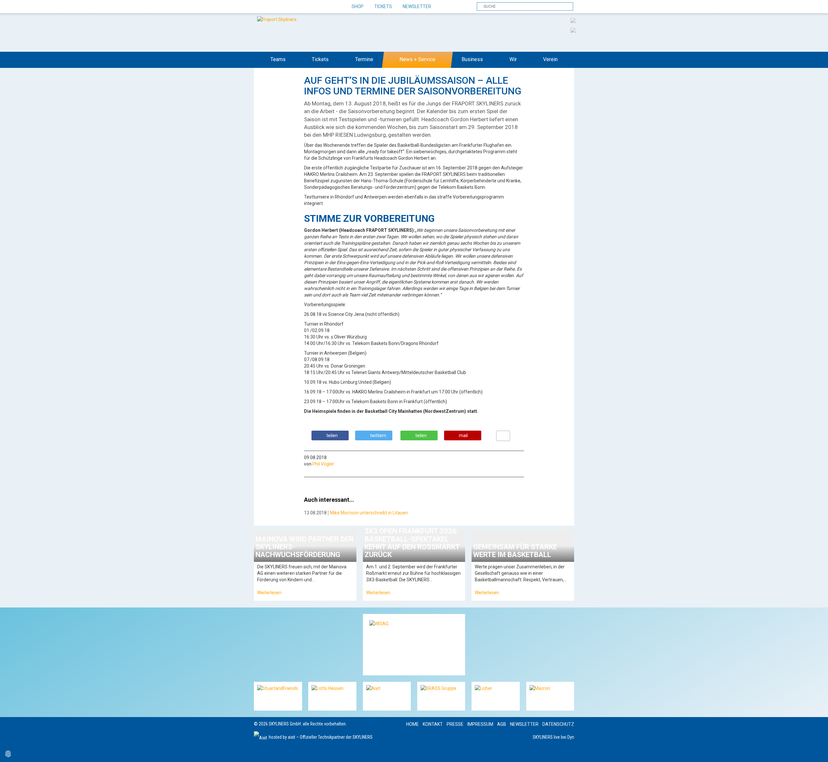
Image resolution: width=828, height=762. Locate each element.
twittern (378, 435)
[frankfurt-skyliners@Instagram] (282, 6)
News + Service (417, 59)
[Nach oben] (817, 751)
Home (412, 724)
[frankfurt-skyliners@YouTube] (293, 6)
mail (463, 435)
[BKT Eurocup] (573, 30)
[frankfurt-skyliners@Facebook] (259, 6)
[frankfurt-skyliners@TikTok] (271, 6)
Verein (550, 59)
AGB (501, 724)
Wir (513, 59)
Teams (278, 59)
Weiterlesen (269, 592)
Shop (358, 6)
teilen (332, 435)
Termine (364, 59)
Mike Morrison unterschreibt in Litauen (369, 512)
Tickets (383, 6)
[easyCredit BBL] (573, 20)
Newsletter (417, 6)
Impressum (480, 724)
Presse (455, 724)
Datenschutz (558, 724)
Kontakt (433, 724)
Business (472, 59)
